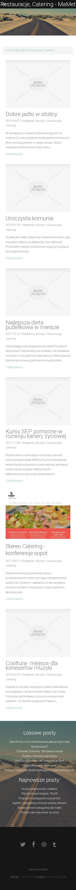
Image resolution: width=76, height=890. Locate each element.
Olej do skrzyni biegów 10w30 (39, 793)
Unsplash (52, 876)
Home (9, 50)
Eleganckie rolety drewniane (39, 765)
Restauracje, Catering (40, 50)
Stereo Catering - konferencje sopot (27, 549)
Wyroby (20, 50)
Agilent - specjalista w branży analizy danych (39, 802)
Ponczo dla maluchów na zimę (39, 812)
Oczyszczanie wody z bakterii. (39, 788)
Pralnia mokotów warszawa (39, 756)
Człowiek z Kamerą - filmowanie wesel (39, 751)
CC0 (62, 876)
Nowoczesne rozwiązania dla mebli (39, 807)
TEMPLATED (27, 876)
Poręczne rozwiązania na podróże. (39, 798)
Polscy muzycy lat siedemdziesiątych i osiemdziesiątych (39, 770)
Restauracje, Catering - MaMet (38, 4)
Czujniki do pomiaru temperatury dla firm (39, 760)
